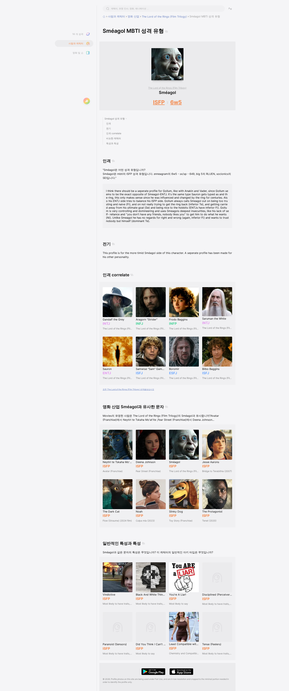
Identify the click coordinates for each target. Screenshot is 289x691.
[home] (104, 16)
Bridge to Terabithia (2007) (217, 471)
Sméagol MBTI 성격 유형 (204, 16)
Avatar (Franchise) (113, 471)
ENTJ (107, 373)
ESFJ (173, 373)
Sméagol (167, 92)
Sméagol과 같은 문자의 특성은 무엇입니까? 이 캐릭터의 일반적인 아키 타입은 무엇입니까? (158, 552)
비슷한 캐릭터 (113, 138)
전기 (108, 128)
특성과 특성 (112, 143)
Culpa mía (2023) (145, 520)
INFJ (139, 324)
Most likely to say (178, 603)
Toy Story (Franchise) (180, 520)
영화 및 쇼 (78, 52)
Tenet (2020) (209, 520)
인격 (108, 123)
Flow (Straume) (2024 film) (117, 520)
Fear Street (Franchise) (148, 471)
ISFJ (139, 373)
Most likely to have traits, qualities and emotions (118, 603)
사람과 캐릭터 (116, 16)
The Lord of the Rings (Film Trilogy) (164, 16)
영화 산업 (133, 16)
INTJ (106, 324)
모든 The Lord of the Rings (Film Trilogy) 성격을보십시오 (128, 389)
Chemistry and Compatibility (184, 653)
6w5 (176, 102)
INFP (173, 324)
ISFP (159, 102)
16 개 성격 (77, 34)
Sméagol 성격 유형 (115, 118)
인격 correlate (113, 133)
